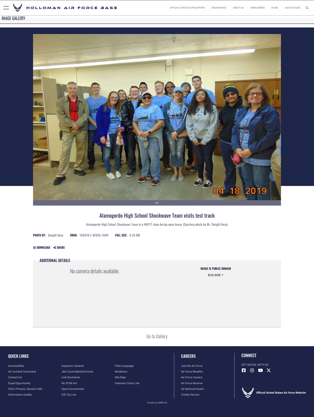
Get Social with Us (254, 364)
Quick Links (18, 356)
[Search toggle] (308, 8)
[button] (5, 8)
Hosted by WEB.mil (157, 402)
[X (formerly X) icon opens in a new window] (268, 370)
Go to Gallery (156, 335)
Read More (215, 275)
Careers (188, 356)
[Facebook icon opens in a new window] (243, 370)
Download (43, 247)
